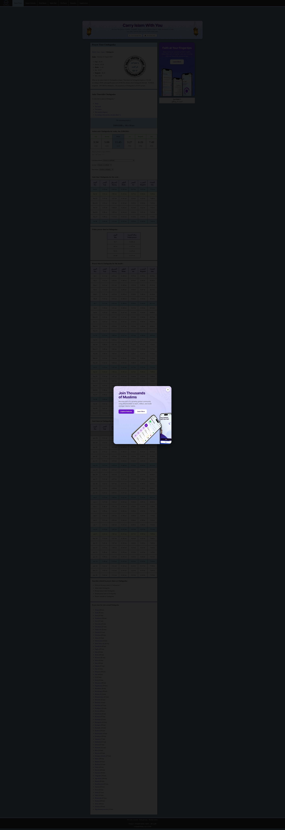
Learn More (141, 411)
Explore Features (126, 411)
